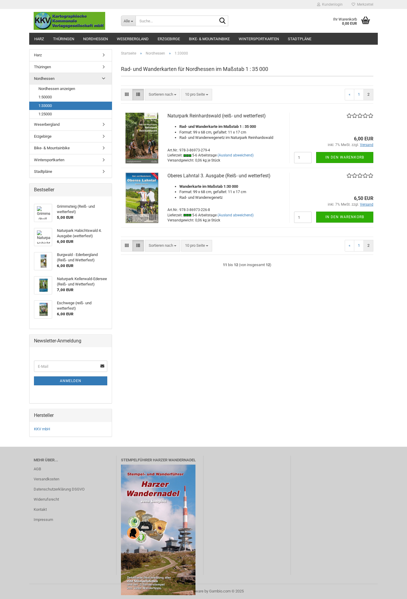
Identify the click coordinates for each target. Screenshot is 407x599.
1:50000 (45, 97)
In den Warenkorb (344, 157)
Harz (39, 39)
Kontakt (40, 509)
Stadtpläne (299, 39)
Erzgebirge (169, 39)
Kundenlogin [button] (331, 4)
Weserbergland (133, 39)
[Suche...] (222, 21)
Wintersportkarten (259, 39)
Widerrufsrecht (46, 499)
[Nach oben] (391, 590)
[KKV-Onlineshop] (73, 21)
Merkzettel (364, 4)
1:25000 (45, 114)
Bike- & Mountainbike (209, 39)
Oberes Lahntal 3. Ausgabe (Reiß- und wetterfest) (219, 176)
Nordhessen (95, 39)
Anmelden (70, 381)
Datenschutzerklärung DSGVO (59, 489)
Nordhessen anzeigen (56, 88)
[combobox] (162, 94)
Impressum (43, 519)
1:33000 (45, 105)
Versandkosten (46, 479)
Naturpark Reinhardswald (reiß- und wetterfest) (216, 116)
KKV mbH (42, 429)
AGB (37, 469)
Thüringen (63, 39)
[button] (127, 94)
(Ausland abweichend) (236, 155)
